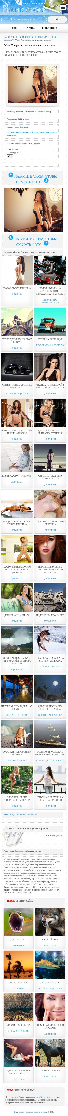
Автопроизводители (16, 393)
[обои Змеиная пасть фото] (18, 922)
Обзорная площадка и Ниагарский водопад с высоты (17, 661)
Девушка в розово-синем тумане (18, 1072)
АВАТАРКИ (29, 28)
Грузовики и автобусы (50, 345)
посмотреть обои (42, 112)
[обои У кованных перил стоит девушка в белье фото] (17, 413)
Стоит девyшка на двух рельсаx (17, 340)
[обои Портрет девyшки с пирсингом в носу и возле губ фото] (50, 549)
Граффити (50, 621)
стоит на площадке (50, 339)
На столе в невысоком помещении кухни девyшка (17, 570)
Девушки (24, 127)
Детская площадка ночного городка (50, 707)
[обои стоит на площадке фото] (50, 322)
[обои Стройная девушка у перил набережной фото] (50, 780)
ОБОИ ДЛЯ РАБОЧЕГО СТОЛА (32, 37)
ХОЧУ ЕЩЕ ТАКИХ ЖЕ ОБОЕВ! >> (20, 814)
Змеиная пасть (18, 939)
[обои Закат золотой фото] (18, 965)
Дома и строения (17, 715)
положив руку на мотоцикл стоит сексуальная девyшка (50, 291)
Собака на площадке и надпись (17, 753)
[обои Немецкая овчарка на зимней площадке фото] (50, 640)
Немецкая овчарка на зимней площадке (50, 659)
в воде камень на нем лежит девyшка (17, 522)
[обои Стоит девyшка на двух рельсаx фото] (17, 322)
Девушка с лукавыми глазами (50, 1026)
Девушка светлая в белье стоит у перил (50, 431)
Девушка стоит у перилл (16, 476)
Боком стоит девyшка (17, 288)
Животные (18, 945)
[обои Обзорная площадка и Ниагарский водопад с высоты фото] (17, 640)
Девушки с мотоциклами (50, 301)
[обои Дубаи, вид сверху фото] (18, 1007)
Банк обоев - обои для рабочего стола (30, 1112)
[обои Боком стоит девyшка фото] (17, 270)
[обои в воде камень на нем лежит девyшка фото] (17, 504)
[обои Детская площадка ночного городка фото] (50, 689)
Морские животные (50, 988)
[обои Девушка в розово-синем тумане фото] (18, 1053)
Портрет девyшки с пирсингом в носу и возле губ (50, 570)
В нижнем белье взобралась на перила (16, 798)
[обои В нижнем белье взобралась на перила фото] (17, 780)
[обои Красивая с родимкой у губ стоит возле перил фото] (50, 367)
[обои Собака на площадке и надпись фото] (17, 734)
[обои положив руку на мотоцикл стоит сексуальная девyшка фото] (50, 270)
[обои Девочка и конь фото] (50, 1053)
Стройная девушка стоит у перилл (50, 477)
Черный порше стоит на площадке (17, 386)
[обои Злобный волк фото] (50, 922)
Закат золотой (19, 982)
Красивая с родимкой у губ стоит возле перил (50, 386)
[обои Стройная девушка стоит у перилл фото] (50, 458)
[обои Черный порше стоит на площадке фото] (17, 367)
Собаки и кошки (50, 666)
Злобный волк (50, 939)
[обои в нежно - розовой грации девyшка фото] (50, 504)
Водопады (16, 669)
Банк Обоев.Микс (43, 1097)
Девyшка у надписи (16, 615)
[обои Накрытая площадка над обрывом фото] (17, 689)
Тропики (18, 988)
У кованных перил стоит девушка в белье (17, 431)
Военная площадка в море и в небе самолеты (50, 753)
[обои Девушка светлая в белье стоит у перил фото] (50, 413)
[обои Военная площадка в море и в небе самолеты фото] (50, 734)
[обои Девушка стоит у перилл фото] (17, 458)
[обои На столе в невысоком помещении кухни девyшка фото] (17, 549)
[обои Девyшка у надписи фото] (17, 597)
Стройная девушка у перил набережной (50, 798)
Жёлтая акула (50, 982)
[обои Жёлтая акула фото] (50, 965)
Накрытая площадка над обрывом (16, 707)
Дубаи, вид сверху (18, 1025)
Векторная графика (50, 715)
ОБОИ (14, 28)
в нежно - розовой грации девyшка (50, 522)
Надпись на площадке (50, 615)
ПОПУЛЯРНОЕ (49, 28)
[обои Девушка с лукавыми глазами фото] (50, 1007)
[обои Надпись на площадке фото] (50, 597)
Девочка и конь (50, 1070)
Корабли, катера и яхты (50, 760)
